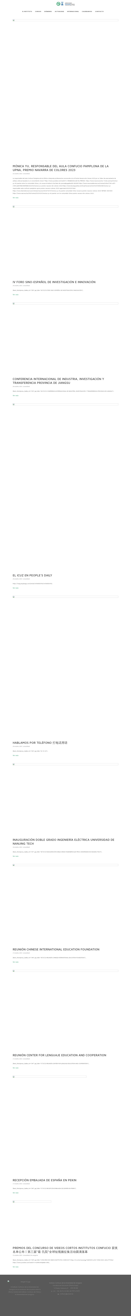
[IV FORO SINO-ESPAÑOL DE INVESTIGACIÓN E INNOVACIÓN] (65, 241)
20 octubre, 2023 (17, 746)
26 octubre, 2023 (17, 579)
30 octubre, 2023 (17, 285)
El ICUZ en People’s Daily (32, 575)
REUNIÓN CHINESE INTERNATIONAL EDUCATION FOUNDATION (56, 949)
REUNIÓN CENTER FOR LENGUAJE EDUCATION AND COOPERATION (59, 1055)
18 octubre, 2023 (17, 847)
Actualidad (26, 173)
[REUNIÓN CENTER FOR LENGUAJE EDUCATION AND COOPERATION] (65, 1009)
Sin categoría (34, 1255)
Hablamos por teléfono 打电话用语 (40, 742)
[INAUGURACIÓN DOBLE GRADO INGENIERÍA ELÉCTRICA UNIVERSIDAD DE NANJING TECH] (65, 798)
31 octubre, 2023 (17, 173)
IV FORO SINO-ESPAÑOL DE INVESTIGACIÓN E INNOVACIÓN (54, 282)
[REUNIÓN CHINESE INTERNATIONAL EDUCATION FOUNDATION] (65, 903)
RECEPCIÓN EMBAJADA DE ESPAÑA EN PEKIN (44, 1180)
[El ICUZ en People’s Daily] (65, 486)
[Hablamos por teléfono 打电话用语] (65, 666)
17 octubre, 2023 (17, 953)
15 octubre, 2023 (17, 1255)
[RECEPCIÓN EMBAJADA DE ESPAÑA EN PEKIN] (49, 1125)
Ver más (16, 198)
